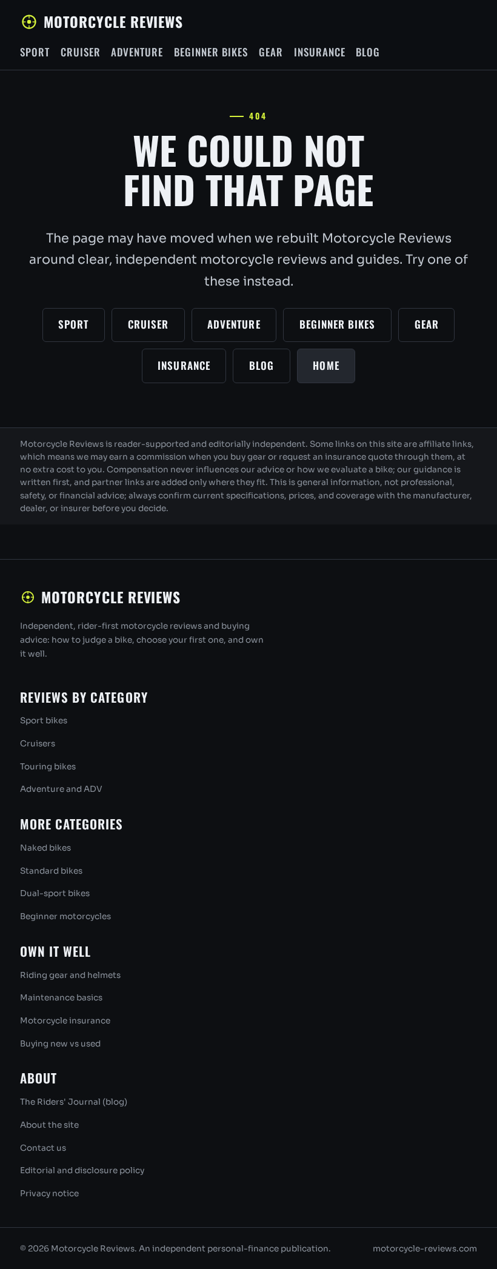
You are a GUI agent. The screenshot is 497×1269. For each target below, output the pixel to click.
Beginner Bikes (211, 51)
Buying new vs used (60, 1044)
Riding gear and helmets (70, 975)
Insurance (319, 51)
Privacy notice (49, 1193)
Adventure (137, 51)
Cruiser (81, 51)
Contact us (43, 1148)
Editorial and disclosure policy (82, 1170)
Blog (368, 51)
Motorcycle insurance (65, 1021)
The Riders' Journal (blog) (73, 1102)
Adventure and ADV (61, 789)
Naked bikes (45, 848)
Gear (271, 51)
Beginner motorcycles (65, 916)
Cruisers (37, 743)
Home (326, 365)
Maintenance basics (61, 998)
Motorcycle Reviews (113, 21)
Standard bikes (51, 871)
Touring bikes (48, 767)
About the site (49, 1125)
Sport (35, 51)
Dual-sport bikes (55, 893)
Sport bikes (43, 720)
